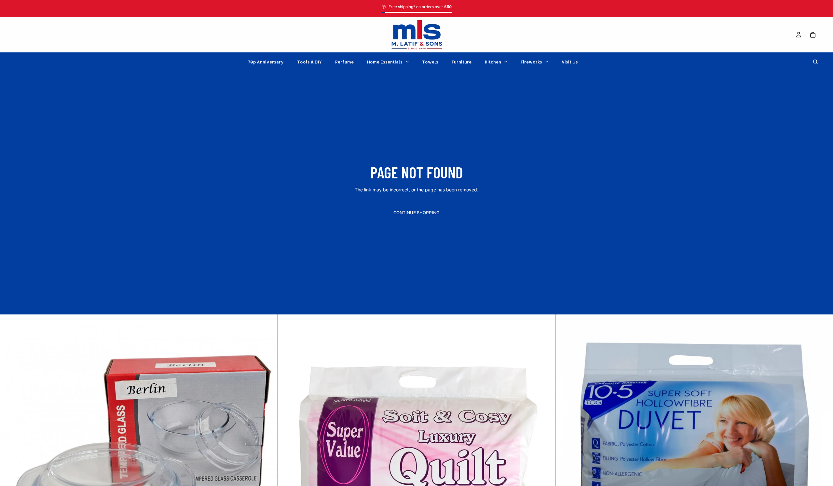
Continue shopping (416, 212)
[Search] (815, 62)
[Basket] (813, 35)
